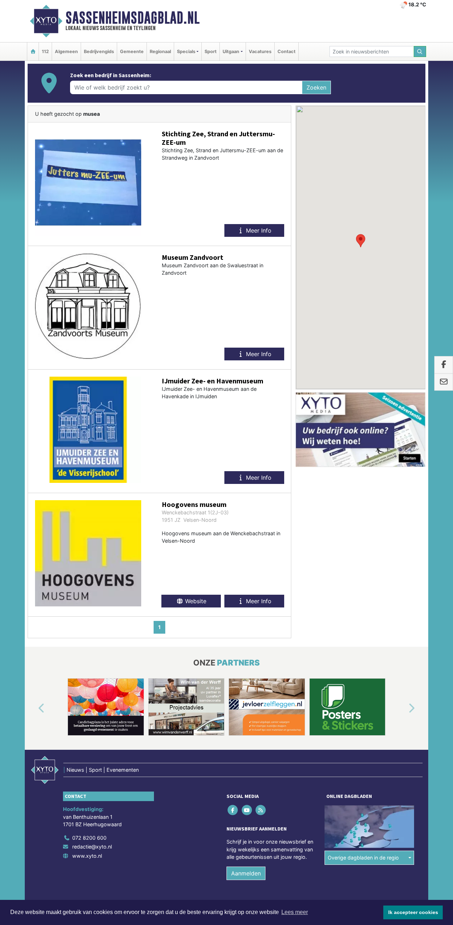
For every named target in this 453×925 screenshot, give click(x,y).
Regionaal (160, 51)
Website (194, 601)
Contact (286, 51)
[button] (360, 240)
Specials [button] (186, 51)
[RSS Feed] (261, 810)
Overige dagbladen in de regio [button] (363, 858)
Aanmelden (246, 873)
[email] (444, 382)
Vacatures (260, 51)
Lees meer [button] (294, 912)
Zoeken (316, 87)
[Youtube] (247, 810)
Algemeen (66, 51)
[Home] (33, 51)
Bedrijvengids (99, 51)
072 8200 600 (89, 838)
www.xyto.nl (87, 856)
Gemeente (132, 51)
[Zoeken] (420, 51)
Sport (211, 51)
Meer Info (257, 230)
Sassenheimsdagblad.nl (132, 17)
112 (45, 51)
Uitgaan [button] (231, 51)
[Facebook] (233, 810)
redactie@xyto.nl (92, 847)
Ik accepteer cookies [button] (413, 912)
